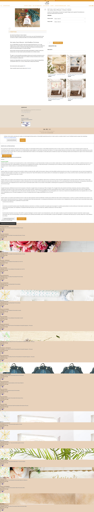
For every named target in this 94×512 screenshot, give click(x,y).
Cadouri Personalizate (60, 5)
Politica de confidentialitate (26, 119)
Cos (45, 131)
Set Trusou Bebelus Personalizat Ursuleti (13, 310)
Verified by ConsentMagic (6, 220)
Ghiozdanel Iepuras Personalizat (13, 390)
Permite (23, 140)
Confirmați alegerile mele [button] (9, 218)
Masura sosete (50, 18)
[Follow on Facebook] (22, 112)
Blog (68, 5)
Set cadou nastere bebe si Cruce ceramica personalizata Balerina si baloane (55, 99)
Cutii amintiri (46, 5)
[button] (1, 6)
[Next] (12, 28)
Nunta (51, 5)
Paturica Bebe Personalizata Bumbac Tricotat (14, 227)
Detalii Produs (13, 31)
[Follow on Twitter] (26, 112)
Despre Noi (52, 131)
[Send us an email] (27, 112)
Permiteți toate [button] (7, 155)
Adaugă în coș (58, 42)
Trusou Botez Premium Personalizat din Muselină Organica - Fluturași (19, 325)
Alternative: (49, 49)
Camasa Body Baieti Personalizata (13, 284)
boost (1, 231)
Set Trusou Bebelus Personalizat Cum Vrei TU (14, 261)
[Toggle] (9, 32)
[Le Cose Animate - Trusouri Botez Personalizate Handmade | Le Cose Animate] (47, 3)
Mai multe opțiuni (11, 140)
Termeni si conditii (24, 118)
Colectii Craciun (60, 8)
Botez (30, 5)
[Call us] (29, 112)
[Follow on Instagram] (24, 112)
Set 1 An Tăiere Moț (37, 5)
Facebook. (29, 68)
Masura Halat (49, 21)
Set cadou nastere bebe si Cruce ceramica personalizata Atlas (75, 75)
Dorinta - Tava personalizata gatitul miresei (13, 424)
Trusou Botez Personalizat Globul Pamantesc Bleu (15, 487)
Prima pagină (49, 8)
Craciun (54, 8)
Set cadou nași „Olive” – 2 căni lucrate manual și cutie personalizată (56, 75)
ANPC (22, 120)
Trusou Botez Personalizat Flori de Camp (15, 276)
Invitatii (26, 5)
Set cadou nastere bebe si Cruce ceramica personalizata (75, 99)
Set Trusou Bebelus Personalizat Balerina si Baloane (17, 480)
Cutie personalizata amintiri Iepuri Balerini (15, 382)
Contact (48, 131)
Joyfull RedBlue (68, 8)
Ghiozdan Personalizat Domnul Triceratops (15, 375)
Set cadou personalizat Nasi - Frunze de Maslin (16, 461)
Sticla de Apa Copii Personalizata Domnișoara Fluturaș (17, 405)
